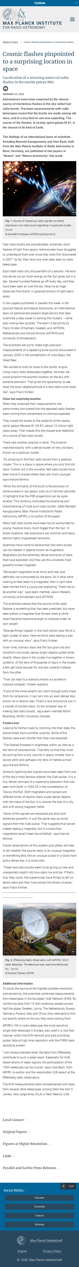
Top (71, 1186)
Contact (39, 1215)
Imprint (22, 1251)
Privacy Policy (52, 1251)
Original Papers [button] (15, 1132)
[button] (73, 212)
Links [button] (7, 1156)
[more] (8, 229)
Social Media (14, 1190)
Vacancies (39, 1206)
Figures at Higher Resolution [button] (25, 1144)
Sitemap (39, 1224)
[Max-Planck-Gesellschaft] (23, 1240)
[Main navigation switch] (72, 19)
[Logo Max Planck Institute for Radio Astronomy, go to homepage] (32, 18)
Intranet (39, 1197)
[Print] (5, 88)
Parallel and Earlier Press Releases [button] (30, 1168)
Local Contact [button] (14, 1120)
